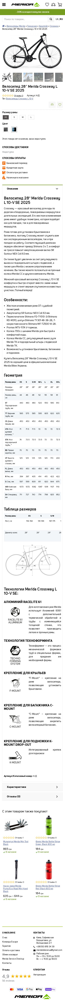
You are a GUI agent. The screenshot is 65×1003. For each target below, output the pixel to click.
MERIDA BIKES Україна (3, 26)
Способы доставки (15, 147)
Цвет (5, 124)
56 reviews (8, 980)
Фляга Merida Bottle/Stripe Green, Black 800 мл (48, 843)
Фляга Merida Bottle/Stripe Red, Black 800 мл (48, 887)
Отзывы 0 (18, 95)
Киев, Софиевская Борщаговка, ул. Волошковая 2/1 (45, 940)
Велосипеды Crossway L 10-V (19, 98)
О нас (4, 937)
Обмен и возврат (10, 954)
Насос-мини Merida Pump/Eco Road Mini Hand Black (15, 889)
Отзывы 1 (19, 838)
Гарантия (6, 946)
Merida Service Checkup (13, 959)
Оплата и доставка (11, 950)
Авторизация (39, 974)
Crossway (54, 26)
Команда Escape (10, 942)
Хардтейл (43, 26)
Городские (32, 26)
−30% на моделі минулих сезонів (32, 12)
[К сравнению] (52, 105)
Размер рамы (10, 112)
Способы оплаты (14, 158)
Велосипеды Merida (16, 26)
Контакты (6, 963)
